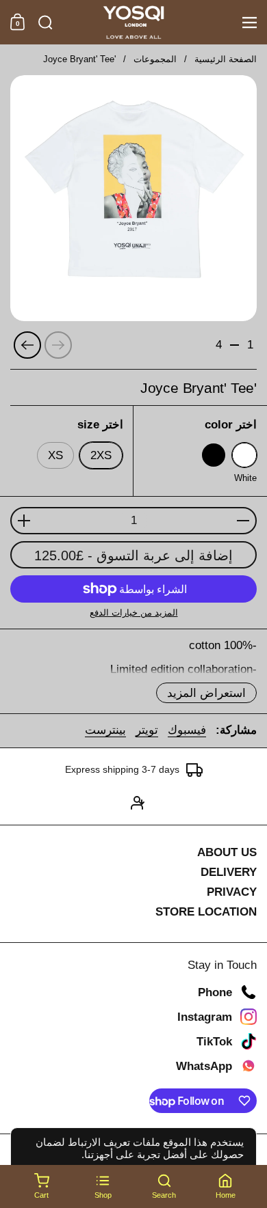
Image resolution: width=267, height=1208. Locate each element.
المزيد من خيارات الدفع (134, 613)
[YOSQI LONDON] (133, 22)
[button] (45, 23)
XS (55, 455)
